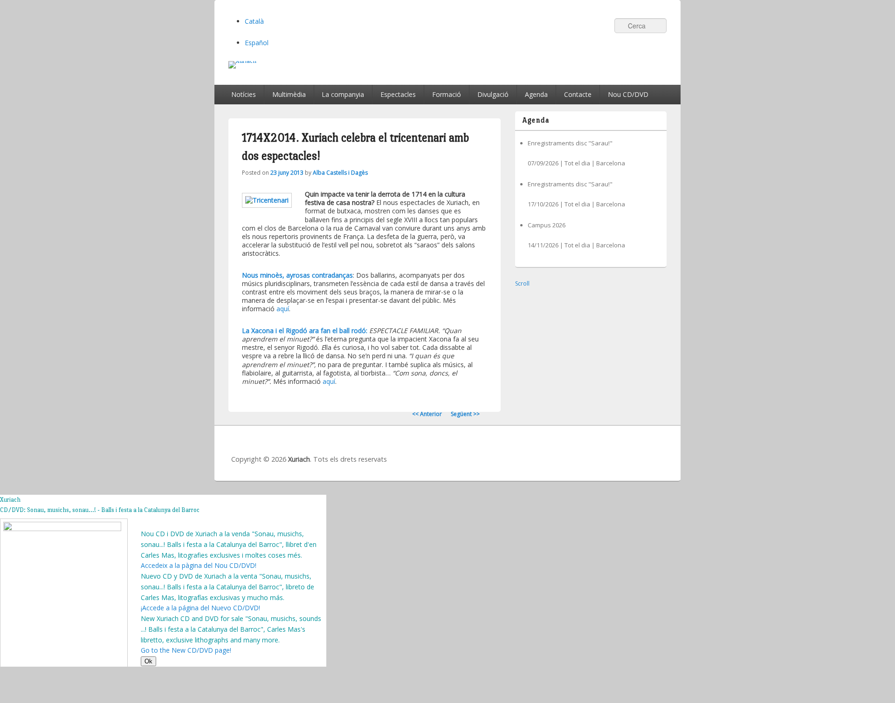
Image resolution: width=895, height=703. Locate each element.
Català (254, 21)
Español (256, 42)
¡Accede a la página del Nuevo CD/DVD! (200, 607)
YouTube (636, 450)
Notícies (243, 94)
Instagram (657, 450)
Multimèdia (289, 94)
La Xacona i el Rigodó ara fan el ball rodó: (304, 330)
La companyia (343, 94)
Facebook (595, 450)
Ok (148, 661)
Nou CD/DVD (628, 94)
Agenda (536, 94)
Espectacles (398, 94)
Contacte (578, 94)
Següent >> (465, 414)
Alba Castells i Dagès (340, 173)
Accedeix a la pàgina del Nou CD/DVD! (198, 565)
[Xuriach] (447, 64)
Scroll (522, 283)
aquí (282, 308)
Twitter (616, 450)
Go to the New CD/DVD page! (186, 650)
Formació (446, 94)
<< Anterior (427, 414)
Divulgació (493, 94)
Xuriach (299, 459)
